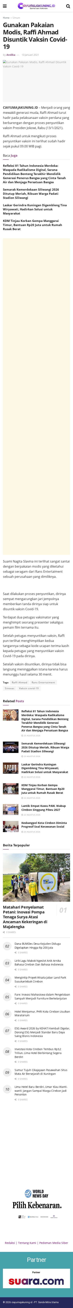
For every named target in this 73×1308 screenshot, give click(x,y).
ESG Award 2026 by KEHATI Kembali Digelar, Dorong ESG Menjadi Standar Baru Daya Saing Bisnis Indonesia (42, 1032)
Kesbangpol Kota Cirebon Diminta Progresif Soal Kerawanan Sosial (44, 825)
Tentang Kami (27, 1243)
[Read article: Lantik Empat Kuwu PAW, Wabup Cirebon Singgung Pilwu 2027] (10, 809)
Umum (16, 17)
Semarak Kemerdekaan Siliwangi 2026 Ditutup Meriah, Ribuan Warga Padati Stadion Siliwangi (31, 193)
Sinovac (10, 688)
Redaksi (10, 1243)
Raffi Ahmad (19, 682)
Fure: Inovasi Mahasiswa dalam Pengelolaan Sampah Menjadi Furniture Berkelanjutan (42, 996)
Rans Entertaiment (43, 682)
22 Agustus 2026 (31, 777)
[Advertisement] (36, 396)
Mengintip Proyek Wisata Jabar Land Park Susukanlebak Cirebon (40, 979)
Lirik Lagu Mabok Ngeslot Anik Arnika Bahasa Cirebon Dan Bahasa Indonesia (39, 962)
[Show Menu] (5, 6)
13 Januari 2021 (30, 55)
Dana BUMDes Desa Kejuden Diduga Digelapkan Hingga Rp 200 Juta (38, 945)
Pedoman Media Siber (53, 1243)
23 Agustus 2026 (31, 756)
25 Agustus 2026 (31, 735)
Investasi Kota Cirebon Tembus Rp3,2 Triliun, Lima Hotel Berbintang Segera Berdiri (38, 1053)
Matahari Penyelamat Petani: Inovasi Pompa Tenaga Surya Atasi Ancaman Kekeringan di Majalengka (25, 916)
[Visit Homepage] (36, 6)
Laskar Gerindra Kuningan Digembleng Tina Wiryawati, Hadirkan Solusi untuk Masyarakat (35, 209)
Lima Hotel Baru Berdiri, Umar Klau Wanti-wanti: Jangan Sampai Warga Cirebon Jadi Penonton (41, 1090)
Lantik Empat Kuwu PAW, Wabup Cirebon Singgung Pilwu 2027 (43, 808)
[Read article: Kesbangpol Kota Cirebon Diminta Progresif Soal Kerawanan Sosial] (10, 826)
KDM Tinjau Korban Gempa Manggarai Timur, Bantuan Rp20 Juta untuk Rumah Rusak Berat (32, 225)
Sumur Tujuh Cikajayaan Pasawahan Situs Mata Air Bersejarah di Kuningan (41, 1072)
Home (6, 17)
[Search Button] (68, 6)
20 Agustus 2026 (31, 831)
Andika (10, 55)
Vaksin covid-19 (29, 688)
